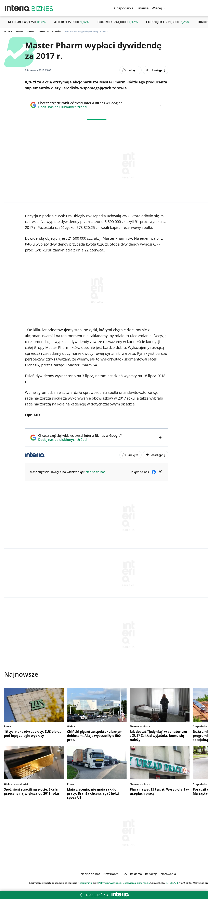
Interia (8, 31)
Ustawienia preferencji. (136, 882)
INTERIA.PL (172, 883)
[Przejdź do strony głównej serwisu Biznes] (42, 8)
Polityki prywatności (109, 883)
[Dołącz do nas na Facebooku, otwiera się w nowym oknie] (154, 472)
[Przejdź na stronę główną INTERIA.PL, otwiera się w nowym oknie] (17, 8)
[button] (159, 8)
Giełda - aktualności (49, 31)
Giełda (30, 31)
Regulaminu (85, 883)
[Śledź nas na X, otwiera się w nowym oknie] (160, 472)
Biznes (19, 31)
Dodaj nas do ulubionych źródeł (80, 107)
